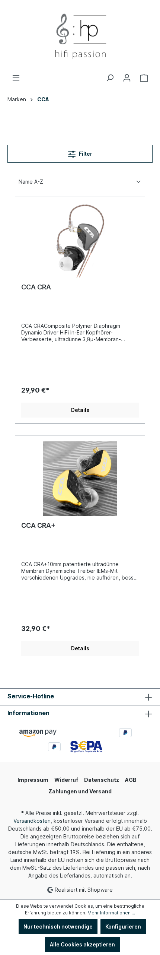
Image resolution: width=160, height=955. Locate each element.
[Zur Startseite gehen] (80, 37)
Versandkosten (32, 821)
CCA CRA (36, 287)
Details (80, 410)
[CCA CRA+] (80, 478)
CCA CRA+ (38, 525)
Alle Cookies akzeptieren (82, 944)
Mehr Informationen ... (111, 913)
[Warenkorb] (144, 78)
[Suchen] (109, 78)
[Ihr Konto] (126, 78)
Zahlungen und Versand (80, 791)
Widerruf (66, 780)
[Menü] (16, 78)
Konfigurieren (123, 926)
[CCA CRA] (80, 240)
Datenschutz (101, 780)
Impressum (32, 780)
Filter (85, 153)
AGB (131, 780)
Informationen (28, 713)
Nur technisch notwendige (58, 926)
